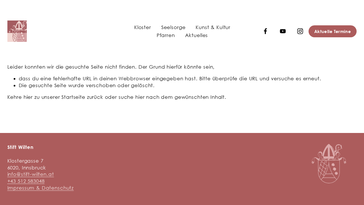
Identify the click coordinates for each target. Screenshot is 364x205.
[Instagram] (300, 31)
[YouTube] (282, 31)
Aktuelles (196, 35)
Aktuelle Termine (332, 31)
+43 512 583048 (26, 181)
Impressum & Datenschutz (40, 188)
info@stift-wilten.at (30, 174)
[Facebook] (265, 31)
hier (28, 97)
